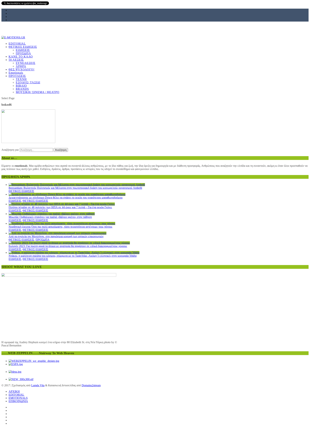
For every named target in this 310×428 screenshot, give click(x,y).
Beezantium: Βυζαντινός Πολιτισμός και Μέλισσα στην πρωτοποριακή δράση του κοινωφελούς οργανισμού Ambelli (75, 187)
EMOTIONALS (18, 397)
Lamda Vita (37, 385)
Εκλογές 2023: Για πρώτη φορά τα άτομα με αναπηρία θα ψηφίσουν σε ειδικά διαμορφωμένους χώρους (68, 246)
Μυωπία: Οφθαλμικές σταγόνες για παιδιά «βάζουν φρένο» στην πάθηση (50, 216)
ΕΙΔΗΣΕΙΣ (15, 200)
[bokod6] (28, 142)
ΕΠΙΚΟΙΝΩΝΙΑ (18, 401)
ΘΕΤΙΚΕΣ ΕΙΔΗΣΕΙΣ (21, 191)
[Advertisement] (109, 62)
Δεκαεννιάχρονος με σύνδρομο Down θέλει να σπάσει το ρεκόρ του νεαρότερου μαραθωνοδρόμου (66, 197)
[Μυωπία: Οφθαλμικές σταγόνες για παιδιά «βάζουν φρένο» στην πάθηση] (52, 213)
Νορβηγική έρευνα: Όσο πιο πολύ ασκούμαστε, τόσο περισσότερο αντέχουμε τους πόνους (60, 226)
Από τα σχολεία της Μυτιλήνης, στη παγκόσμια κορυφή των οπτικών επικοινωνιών (56, 236)
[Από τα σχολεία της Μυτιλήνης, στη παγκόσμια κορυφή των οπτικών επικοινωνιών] (57, 233)
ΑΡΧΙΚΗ (14, 391)
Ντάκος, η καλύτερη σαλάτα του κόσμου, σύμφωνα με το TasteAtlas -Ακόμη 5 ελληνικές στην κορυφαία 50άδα (73, 255)
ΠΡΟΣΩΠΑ (43, 239)
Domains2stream (91, 385)
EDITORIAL (16, 394)
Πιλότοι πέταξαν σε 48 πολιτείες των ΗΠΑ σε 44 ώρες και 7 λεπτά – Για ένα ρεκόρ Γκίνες (60, 207)
